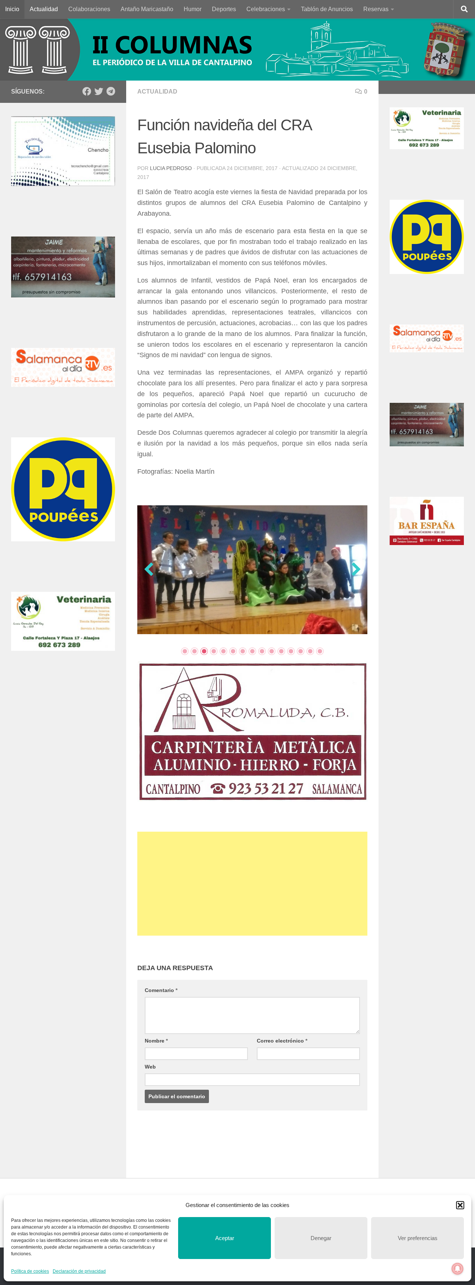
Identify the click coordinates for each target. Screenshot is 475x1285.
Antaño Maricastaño (147, 9)
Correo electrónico (282, 1055)
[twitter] (98, 91)
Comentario (161, 1004)
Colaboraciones (89, 9)
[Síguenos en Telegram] (110, 91)
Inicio (12, 9)
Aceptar (224, 1238)
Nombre (156, 1055)
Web (150, 1081)
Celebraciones (265, 9)
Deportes (224, 9)
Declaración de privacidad (79, 1271)
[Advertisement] (252, 898)
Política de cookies (30, 1271)
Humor (193, 9)
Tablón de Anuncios (327, 9)
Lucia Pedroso (171, 168)
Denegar (321, 1238)
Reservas (376, 9)
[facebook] (86, 91)
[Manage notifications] (457, 1269)
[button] (460, 1205)
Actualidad (44, 9)
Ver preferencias (418, 1238)
